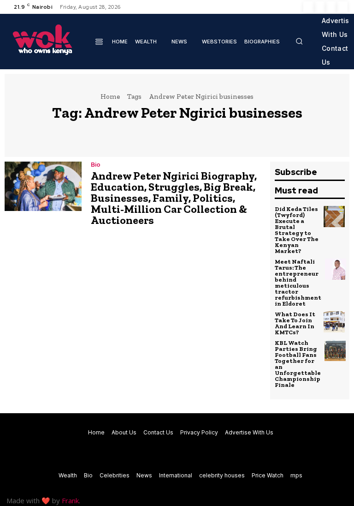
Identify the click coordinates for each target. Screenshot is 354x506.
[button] (299, 41)
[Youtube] (342, 6)
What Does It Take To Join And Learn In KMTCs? (295, 323)
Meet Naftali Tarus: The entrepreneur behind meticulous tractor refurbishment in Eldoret (298, 282)
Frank (70, 500)
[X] (330, 6)
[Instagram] (319, 6)
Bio (95, 165)
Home (110, 96)
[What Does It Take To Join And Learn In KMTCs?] (334, 321)
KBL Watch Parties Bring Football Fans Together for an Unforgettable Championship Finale (298, 363)
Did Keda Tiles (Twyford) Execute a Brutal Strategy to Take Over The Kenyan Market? (297, 229)
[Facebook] (308, 6)
